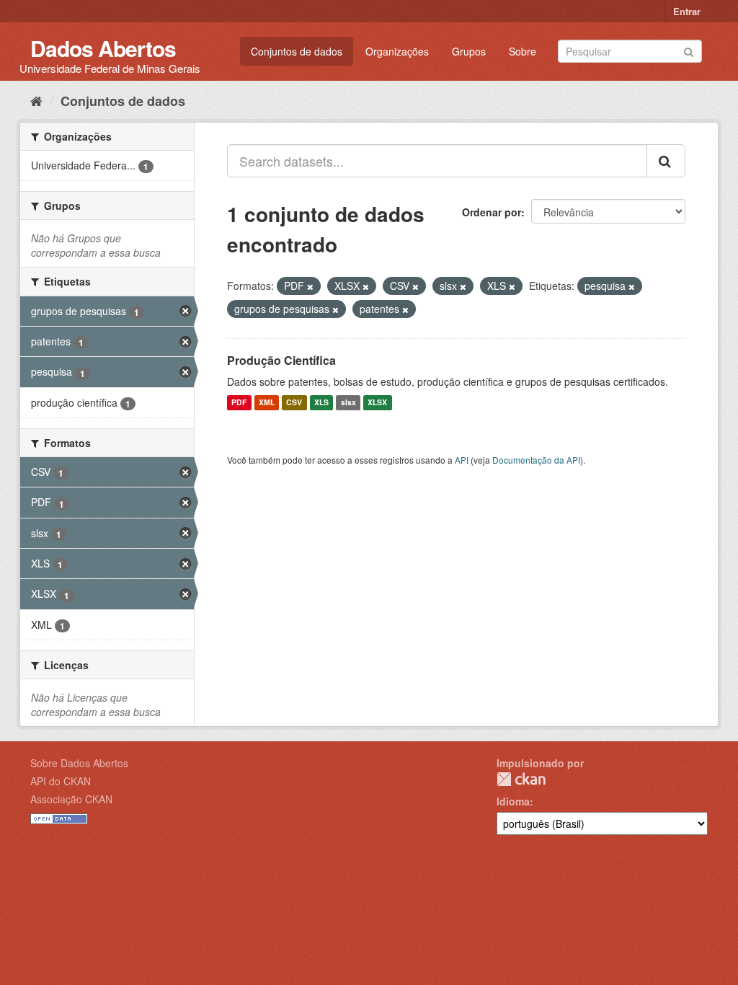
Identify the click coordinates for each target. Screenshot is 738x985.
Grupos (469, 51)
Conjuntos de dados (296, 51)
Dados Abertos (103, 47)
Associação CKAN (71, 799)
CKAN (521, 779)
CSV (294, 402)
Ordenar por (491, 212)
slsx (348, 402)
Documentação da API (536, 460)
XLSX (377, 402)
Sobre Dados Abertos (79, 763)
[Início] (36, 100)
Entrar (687, 11)
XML (267, 402)
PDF (238, 402)
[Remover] (310, 286)
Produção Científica (281, 360)
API (461, 460)
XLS (321, 402)
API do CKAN (60, 781)
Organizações (397, 51)
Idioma (513, 801)
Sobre (522, 51)
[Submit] (689, 50)
